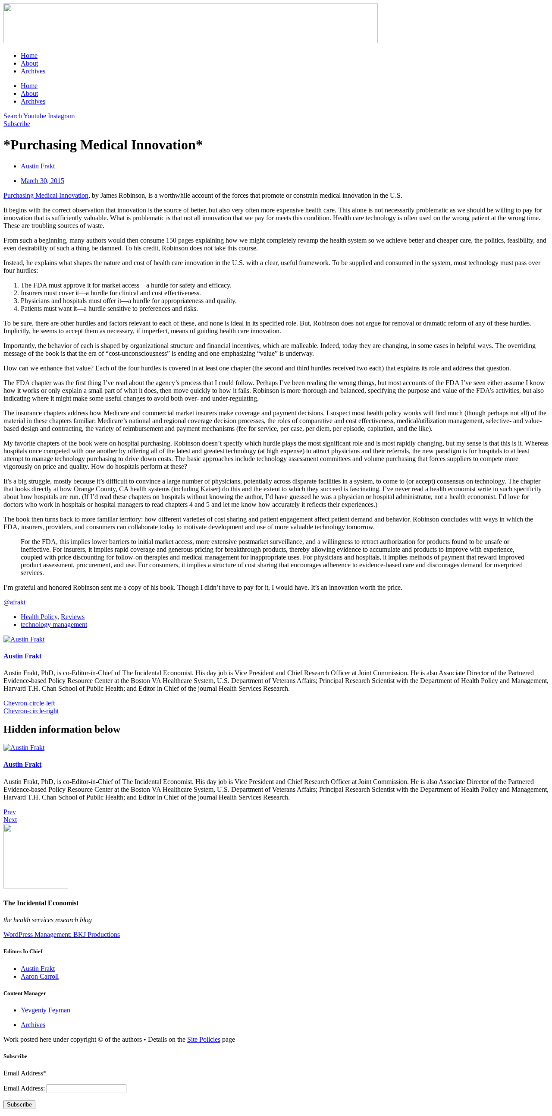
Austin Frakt (22, 656)
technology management (54, 624)
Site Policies (203, 1039)
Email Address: (25, 1088)
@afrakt (14, 602)
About (29, 63)
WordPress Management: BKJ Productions (61, 934)
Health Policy (39, 616)
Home (29, 55)
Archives (33, 71)
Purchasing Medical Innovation (45, 195)
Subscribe (19, 1104)
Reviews (73, 616)
